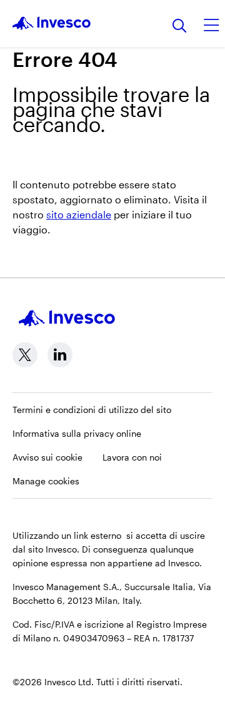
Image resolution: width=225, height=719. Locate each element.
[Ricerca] (180, 26)
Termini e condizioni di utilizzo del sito (91, 409)
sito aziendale (78, 214)
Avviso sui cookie (47, 457)
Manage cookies (45, 481)
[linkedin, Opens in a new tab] (60, 354)
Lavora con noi (132, 457)
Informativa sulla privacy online (76, 433)
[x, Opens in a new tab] (25, 354)
